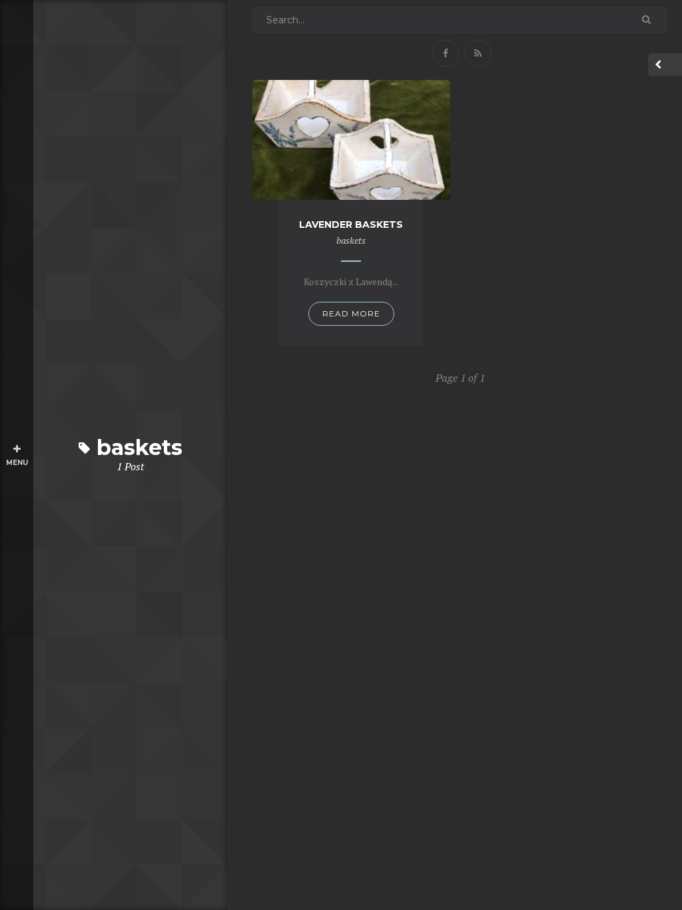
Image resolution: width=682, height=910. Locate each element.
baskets (351, 240)
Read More (351, 313)
